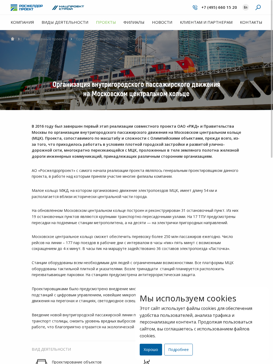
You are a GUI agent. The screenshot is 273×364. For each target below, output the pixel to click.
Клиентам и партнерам (206, 22)
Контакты (251, 22)
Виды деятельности (65, 22)
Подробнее (178, 349)
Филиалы (133, 22)
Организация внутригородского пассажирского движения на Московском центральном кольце (156, 39)
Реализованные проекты (45, 39)
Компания (22, 22)
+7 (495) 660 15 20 (218, 7)
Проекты (106, 22)
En (245, 7)
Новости (162, 22)
